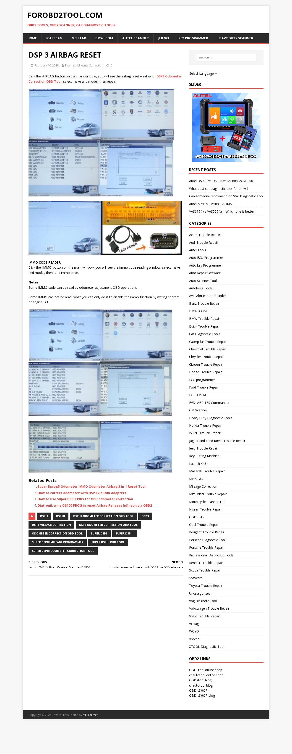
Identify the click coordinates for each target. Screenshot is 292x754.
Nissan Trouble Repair (205, 509)
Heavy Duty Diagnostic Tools (210, 418)
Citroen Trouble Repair (205, 364)
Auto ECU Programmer (206, 257)
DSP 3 (44, 516)
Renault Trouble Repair (206, 563)
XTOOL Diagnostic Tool (206, 646)
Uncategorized (200, 593)
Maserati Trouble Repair (207, 471)
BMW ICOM (104, 38)
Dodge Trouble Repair (205, 372)
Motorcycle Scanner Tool (207, 502)
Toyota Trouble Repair (205, 585)
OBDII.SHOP (198, 690)
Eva (67, 65)
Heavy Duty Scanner (235, 38)
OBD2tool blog (200, 680)
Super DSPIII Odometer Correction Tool (63, 551)
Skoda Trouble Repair (205, 570)
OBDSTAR (196, 517)
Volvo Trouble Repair (204, 616)
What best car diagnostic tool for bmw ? (218, 188)
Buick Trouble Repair (204, 326)
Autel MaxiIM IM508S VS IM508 (212, 204)
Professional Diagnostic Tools (211, 555)
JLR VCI (163, 38)
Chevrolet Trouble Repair (207, 349)
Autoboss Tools (201, 288)
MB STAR (196, 479)
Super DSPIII (124, 533)
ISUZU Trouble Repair (205, 433)
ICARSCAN (54, 38)
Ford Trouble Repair (204, 387)
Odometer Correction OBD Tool (57, 533)
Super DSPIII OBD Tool (108, 542)
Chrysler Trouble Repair (206, 357)
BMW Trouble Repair (204, 318)
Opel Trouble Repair (204, 524)
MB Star (79, 38)
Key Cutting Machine (204, 456)
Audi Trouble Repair (203, 242)
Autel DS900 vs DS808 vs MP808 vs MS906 (221, 181)
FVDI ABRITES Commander (209, 402)
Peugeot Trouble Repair (206, 532)
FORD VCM (197, 395)
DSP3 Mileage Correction (51, 525)
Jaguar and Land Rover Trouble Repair (217, 441)
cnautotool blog (201, 685)
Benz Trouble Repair (204, 303)
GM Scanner (198, 410)
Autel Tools (197, 250)
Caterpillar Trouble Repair (208, 341)
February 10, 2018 (46, 65)
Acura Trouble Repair (204, 235)
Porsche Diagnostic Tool (207, 540)
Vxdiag (194, 624)
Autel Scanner (135, 38)
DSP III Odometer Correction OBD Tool (103, 516)
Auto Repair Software (205, 273)
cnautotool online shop (206, 675)
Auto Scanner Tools (203, 280)
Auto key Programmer (205, 265)
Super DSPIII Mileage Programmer (57, 542)
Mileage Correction (90, 65)
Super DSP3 (99, 533)
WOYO (194, 631)
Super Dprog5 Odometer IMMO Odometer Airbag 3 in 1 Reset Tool (92, 486)
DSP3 (145, 516)
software (195, 578)
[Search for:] (226, 57)
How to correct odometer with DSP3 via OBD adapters (82, 493)
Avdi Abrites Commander (207, 296)
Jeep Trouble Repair (203, 448)
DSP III (60, 516)
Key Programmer (193, 38)
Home (32, 38)
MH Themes (90, 715)
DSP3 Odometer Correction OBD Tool (108, 525)
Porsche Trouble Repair (206, 547)
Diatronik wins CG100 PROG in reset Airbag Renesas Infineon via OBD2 (95, 505)
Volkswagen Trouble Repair (209, 608)
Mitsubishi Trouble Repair (208, 494)
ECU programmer (202, 380)
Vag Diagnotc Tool (203, 601)
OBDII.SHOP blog (202, 695)
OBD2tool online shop (205, 670)
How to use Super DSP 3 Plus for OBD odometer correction (85, 499)
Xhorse (194, 639)
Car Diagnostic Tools (204, 334)
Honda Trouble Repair (205, 425)
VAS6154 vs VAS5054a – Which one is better (221, 211)
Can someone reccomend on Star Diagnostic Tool (226, 196)
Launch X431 (198, 463)
